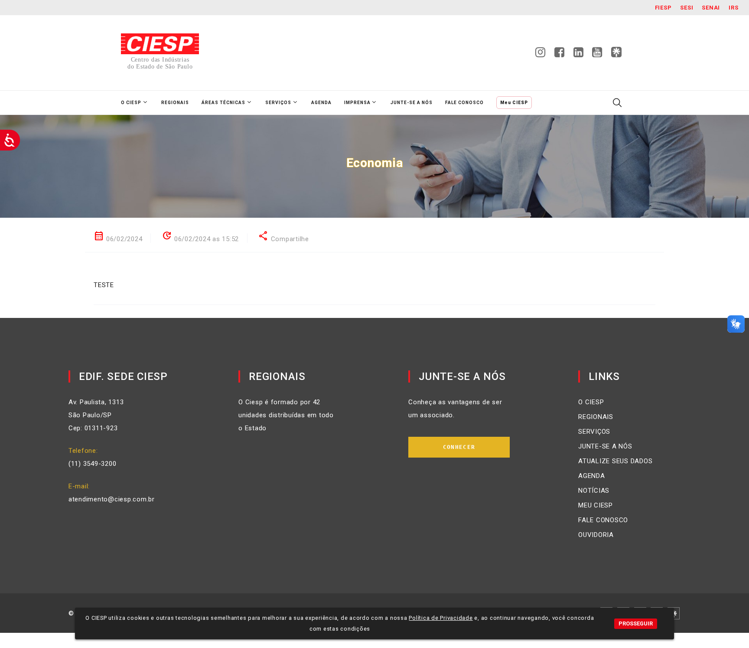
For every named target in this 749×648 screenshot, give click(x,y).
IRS (733, 7)
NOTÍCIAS (593, 490)
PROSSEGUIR (636, 623)
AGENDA (591, 476)
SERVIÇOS (594, 431)
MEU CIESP (595, 505)
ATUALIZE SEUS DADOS (615, 461)
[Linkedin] (578, 55)
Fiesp (663, 7)
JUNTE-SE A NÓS (605, 446)
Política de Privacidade (440, 618)
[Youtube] (597, 55)
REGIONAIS (595, 417)
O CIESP (591, 402)
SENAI (711, 7)
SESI (686, 7)
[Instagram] (540, 55)
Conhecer (459, 447)
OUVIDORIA (596, 535)
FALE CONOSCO (603, 520)
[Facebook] (559, 55)
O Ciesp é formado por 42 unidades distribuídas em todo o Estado (286, 415)
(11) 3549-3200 (92, 464)
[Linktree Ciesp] (616, 52)
